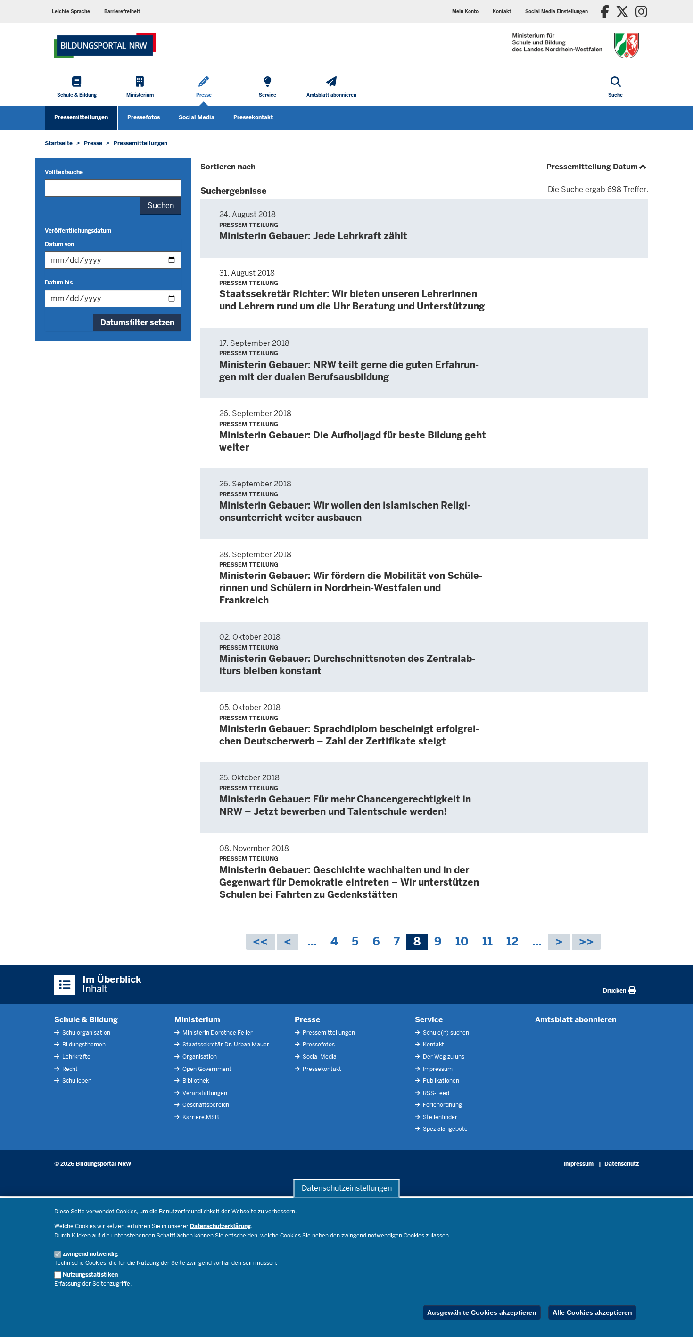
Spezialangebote (444, 1129)
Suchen (161, 205)
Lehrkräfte (76, 1057)
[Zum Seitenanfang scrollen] (674, 1320)
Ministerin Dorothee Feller (217, 1032)
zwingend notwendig (90, 1254)
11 (487, 942)
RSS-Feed (435, 1093)
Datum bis (59, 282)
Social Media (196, 117)
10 (462, 942)
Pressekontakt (253, 117)
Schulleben (76, 1081)
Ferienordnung (441, 1105)
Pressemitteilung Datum (597, 167)
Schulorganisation (85, 1032)
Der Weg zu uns (442, 1057)
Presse (307, 1020)
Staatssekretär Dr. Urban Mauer (225, 1044)
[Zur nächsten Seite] (559, 942)
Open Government (206, 1069)
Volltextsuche (64, 172)
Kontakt (432, 1044)
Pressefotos (143, 117)
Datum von (59, 244)
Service (429, 1020)
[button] (556, 11)
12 (512, 942)
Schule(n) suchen (445, 1032)
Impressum (437, 1069)
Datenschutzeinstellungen (347, 1188)
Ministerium (197, 1020)
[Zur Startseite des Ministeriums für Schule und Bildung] (105, 45)
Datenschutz (621, 1164)
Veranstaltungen (204, 1093)
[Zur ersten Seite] (260, 942)
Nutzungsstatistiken (90, 1275)
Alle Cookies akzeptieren (592, 1312)
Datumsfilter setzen (137, 322)
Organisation (199, 1057)
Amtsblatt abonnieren (576, 1020)
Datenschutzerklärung (220, 1226)
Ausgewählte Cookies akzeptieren (481, 1312)
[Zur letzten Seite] (586, 942)
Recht (69, 1069)
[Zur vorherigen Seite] (287, 942)
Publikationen (440, 1081)
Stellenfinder (439, 1117)
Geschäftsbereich (205, 1105)
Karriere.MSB (200, 1117)
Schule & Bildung (86, 1020)
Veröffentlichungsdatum (78, 230)
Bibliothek (195, 1081)
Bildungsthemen (83, 1044)
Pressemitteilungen (81, 117)
